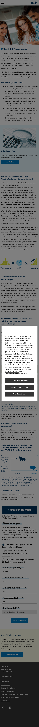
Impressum (23, 374)
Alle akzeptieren (19, 394)
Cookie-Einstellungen (19, 380)
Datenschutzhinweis (12, 374)
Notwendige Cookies (19, 387)
